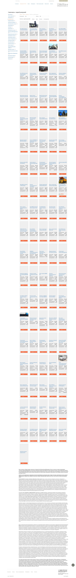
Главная (21, 14)
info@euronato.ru (62, 6)
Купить (23, 40)
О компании (9, 571)
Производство (27, 571)
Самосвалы (27, 14)
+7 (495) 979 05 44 (62, 4)
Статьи (32, 571)
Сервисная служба (46, 9)
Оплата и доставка (54, 9)
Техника (24, 14)
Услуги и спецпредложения (20, 571)
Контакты (35, 571)
